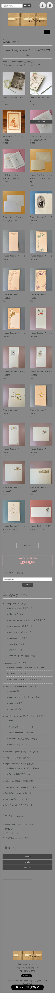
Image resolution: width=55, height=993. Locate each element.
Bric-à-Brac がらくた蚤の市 (18, 793)
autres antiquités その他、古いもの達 (21, 751)
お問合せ (9, 829)
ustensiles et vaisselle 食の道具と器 (21, 686)
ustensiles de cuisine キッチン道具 (24, 697)
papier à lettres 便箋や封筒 (20, 608)
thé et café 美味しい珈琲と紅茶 (19, 781)
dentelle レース (16, 721)
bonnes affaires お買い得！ (17, 799)
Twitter (27, 862)
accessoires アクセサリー (16, 663)
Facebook (27, 868)
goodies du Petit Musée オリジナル (21, 787)
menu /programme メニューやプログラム (27, 620)
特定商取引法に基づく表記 (16, 837)
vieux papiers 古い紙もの (23, 61)
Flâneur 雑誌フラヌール (19, 774)
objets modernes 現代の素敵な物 (19, 763)
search (27, 5)
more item (27, 545)
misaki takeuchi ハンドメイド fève (24, 768)
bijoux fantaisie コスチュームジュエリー (26, 667)
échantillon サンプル (18, 644)
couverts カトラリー (18, 703)
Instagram (27, 856)
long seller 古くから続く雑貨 (18, 758)
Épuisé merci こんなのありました (20, 805)
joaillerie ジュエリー (17, 673)
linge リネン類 (15, 709)
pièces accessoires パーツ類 (21, 733)
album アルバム (16, 650)
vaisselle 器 (14, 691)
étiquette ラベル (16, 614)
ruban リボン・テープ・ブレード (23, 727)
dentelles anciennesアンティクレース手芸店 (25, 716)
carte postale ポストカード (21, 626)
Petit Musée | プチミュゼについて (20, 824)
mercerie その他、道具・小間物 (23, 738)
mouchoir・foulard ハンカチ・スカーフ (26, 679)
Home (6, 61)
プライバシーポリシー (15, 833)
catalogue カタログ (18, 638)
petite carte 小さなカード (20, 632)
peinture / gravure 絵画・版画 (22, 656)
